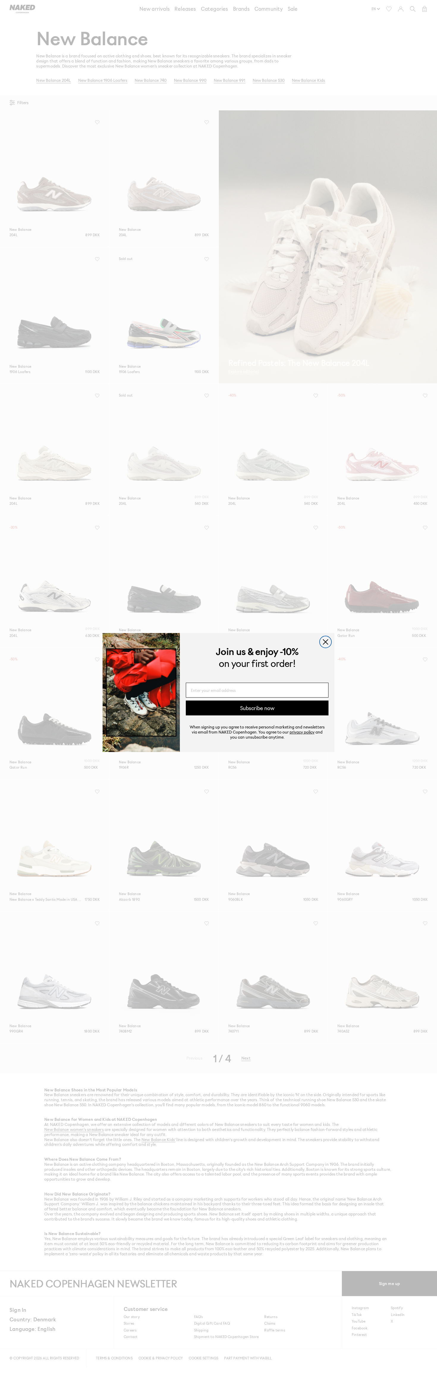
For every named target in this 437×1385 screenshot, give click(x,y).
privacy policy (302, 732)
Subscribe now (257, 708)
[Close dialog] (325, 642)
